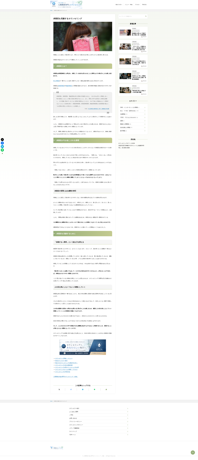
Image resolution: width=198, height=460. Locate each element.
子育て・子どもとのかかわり (129, 117)
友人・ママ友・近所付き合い (129, 110)
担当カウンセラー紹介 (61, 360)
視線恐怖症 (69, 85)
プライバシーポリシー (75, 421)
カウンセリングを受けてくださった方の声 (67, 367)
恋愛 (122, 120)
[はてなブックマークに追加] (83, 389)
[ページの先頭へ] (193, 452)
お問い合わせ (73, 418)
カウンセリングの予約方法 (62, 371)
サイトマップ (73, 431)
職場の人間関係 (125, 124)
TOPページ (72, 434)
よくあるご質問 (73, 411)
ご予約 (71, 415)
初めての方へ (119, 4)
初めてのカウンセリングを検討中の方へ (66, 363)
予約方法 (144, 4)
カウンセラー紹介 (74, 408)
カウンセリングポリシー (76, 424)
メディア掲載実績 (74, 428)
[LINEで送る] (94, 389)
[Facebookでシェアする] (71, 389)
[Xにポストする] (59, 389)
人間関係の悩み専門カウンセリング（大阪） (65, 376)
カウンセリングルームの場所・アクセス (66, 369)
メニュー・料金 (128, 4)
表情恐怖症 (61, 85)
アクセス (137, 4)
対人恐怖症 (56, 80)
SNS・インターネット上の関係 (129, 107)
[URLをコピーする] (106, 389)
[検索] (146, 16)
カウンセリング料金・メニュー (64, 358)
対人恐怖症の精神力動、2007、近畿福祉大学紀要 (98, 108)
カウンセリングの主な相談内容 (64, 365)
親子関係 (123, 130)
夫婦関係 (123, 114)
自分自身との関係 (126, 127)
